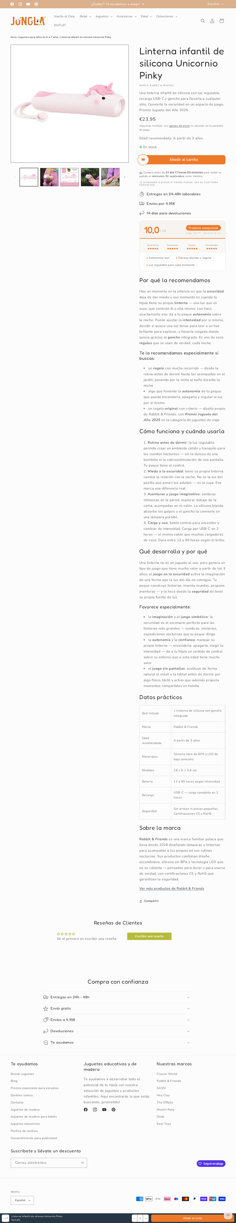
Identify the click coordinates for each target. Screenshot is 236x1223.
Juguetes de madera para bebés (34, 1117)
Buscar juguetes (22, 1074)
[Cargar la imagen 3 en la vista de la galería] (69, 177)
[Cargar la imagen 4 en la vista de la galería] (90, 177)
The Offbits (165, 1102)
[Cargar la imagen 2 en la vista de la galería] (49, 177)
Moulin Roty (165, 1109)
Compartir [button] (151, 901)
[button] (85, 16)
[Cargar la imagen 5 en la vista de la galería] (110, 177)
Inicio (14, 37)
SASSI (161, 1088)
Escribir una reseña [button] (149, 936)
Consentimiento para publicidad (34, 1138)
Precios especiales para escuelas (35, 1088)
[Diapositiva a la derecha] (125, 177)
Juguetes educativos (25, 1124)
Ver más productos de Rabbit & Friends (171, 888)
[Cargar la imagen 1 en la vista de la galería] (29, 177)
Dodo (160, 1117)
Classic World (167, 1074)
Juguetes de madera (25, 1109)
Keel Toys (164, 1124)
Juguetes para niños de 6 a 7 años (38, 37)
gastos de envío (179, 126)
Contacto (17, 1102)
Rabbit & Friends (169, 1081)
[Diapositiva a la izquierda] (15, 177)
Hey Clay (163, 1095)
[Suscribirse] (82, 1163)
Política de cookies (24, 1131)
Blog (14, 1081)
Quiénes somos (22, 1095)
